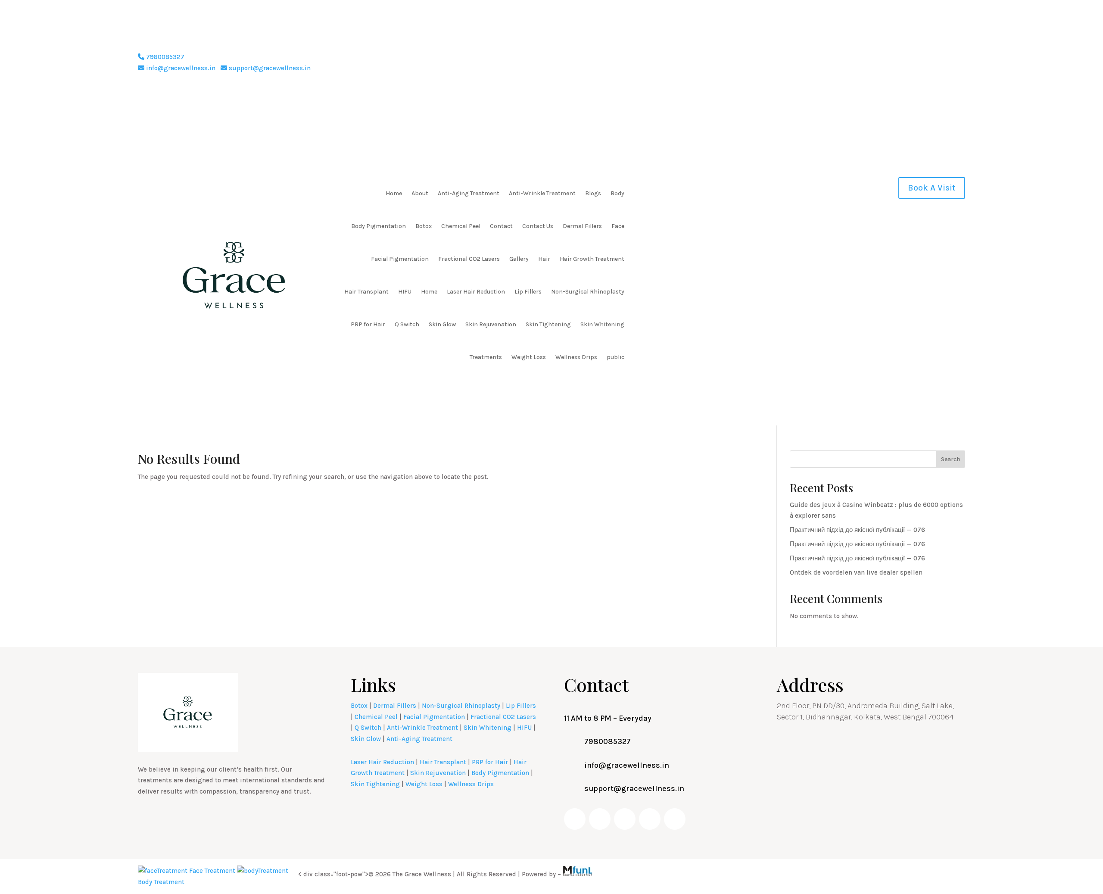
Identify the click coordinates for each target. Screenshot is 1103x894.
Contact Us (537, 226)
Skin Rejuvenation (490, 324)
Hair (544, 259)
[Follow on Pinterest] (958, 59)
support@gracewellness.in (269, 68)
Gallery (519, 259)
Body (617, 193)
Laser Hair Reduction (476, 291)
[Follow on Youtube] (906, 59)
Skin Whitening (602, 324)
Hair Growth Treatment (592, 259)
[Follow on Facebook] (889, 59)
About (419, 193)
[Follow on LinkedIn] (941, 59)
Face (617, 226)
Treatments (486, 357)
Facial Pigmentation (400, 259)
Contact (501, 226)
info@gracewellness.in (179, 68)
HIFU (404, 291)
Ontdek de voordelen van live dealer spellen (856, 572)
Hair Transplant (366, 291)
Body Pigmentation (378, 226)
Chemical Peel (460, 226)
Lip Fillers (528, 291)
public (615, 357)
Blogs (593, 193)
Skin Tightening (548, 324)
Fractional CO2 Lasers (469, 259)
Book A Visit (932, 188)
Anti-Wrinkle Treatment (542, 193)
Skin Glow (442, 324)
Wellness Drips (576, 357)
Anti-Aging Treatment (468, 193)
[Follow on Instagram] (924, 59)
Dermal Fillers (582, 226)
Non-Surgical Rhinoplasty (587, 291)
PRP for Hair (368, 324)
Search (950, 459)
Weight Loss (528, 357)
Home (394, 193)
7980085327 (164, 57)
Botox (423, 226)
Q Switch (407, 324)
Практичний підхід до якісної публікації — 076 (857, 530)
